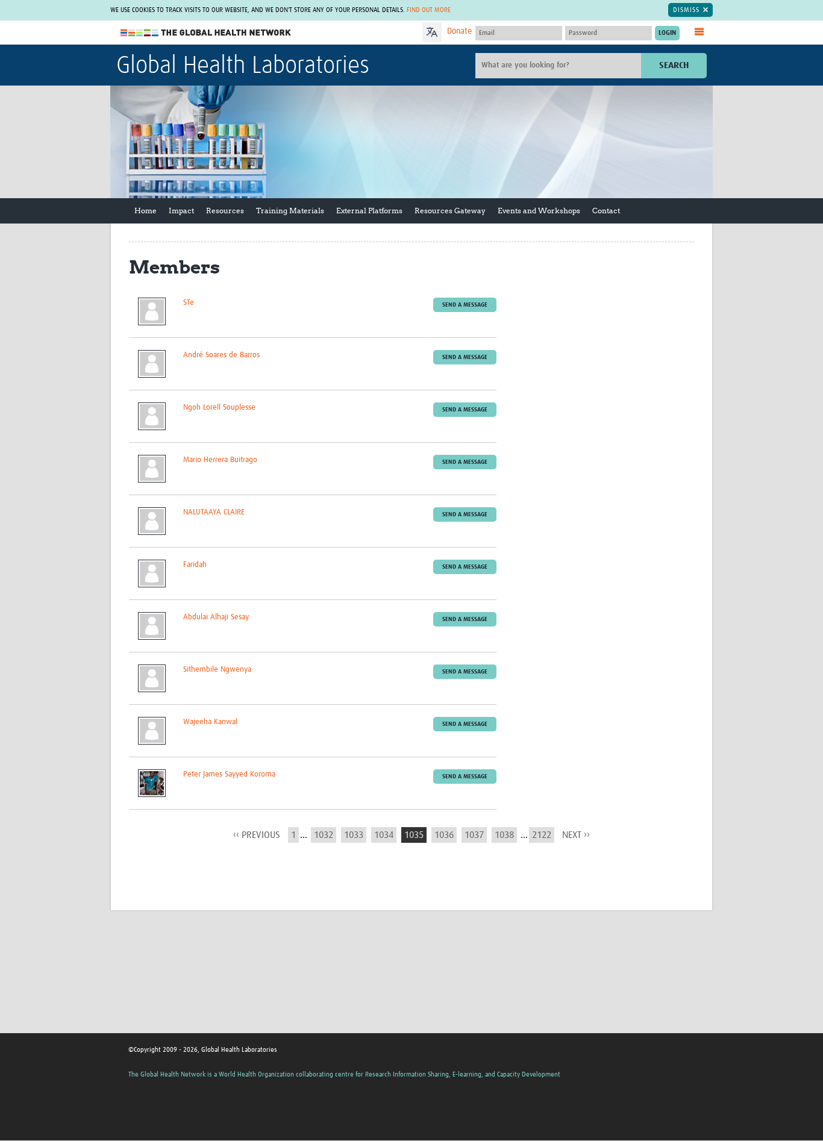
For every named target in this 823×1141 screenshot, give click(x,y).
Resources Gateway (450, 210)
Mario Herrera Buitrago (220, 460)
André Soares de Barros (221, 355)
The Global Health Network (206, 33)
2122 (541, 835)
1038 (504, 835)
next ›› (576, 835)
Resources (225, 210)
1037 (474, 835)
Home (145, 210)
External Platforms (369, 210)
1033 (353, 835)
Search (674, 65)
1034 (383, 835)
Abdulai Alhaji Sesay (216, 617)
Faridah (195, 565)
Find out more (429, 10)
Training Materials (290, 210)
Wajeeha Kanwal (210, 722)
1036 (444, 835)
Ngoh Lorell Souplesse (219, 407)
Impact (181, 210)
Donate (459, 31)
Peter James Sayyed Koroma (229, 774)
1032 (323, 835)
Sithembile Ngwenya (217, 670)
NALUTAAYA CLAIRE (214, 512)
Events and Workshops (539, 210)
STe (188, 303)
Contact (606, 210)
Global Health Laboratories (242, 66)
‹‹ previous (256, 835)
